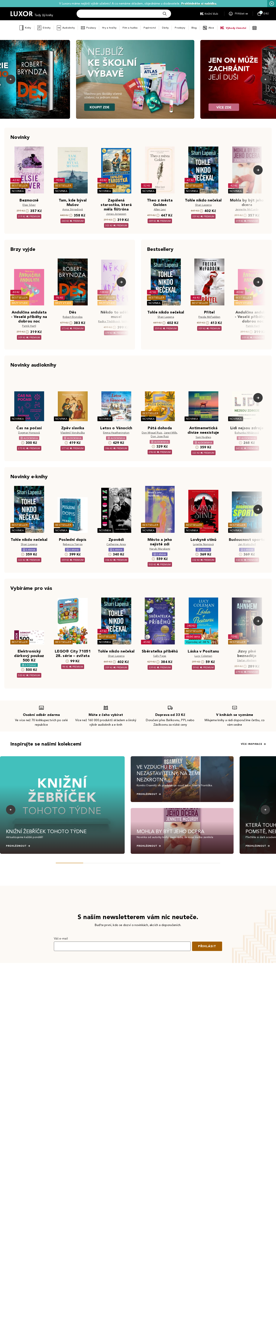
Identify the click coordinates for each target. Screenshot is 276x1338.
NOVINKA (18, 191)
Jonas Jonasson (116, 214)
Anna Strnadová (72, 209)
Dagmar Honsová (29, 432)
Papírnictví (150, 27)
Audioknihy (68, 27)
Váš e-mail (61, 938)
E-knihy (47, 27)
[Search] (165, 14)
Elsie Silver (29, 205)
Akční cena (193, 636)
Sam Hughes (203, 437)
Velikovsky (127, 321)
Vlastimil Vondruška (72, 432)
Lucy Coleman (203, 656)
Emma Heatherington (116, 432)
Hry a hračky (109, 27)
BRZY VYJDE (20, 303)
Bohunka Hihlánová (247, 432)
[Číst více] (135, 79)
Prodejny (180, 27)
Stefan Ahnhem (246, 660)
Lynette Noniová (203, 544)
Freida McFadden (209, 317)
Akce (211, 27)
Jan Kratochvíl (247, 544)
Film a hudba (130, 27)
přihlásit (207, 946)
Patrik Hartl (29, 326)
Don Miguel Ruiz (152, 432)
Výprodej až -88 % (198, 642)
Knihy (28, 27)
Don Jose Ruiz (160, 436)
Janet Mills (170, 432)
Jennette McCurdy (247, 209)
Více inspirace (251, 744)
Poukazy (91, 27)
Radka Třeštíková (109, 321)
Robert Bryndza (72, 317)
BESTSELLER (20, 185)
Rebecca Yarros (72, 544)
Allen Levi (160, 209)
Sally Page (159, 656)
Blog (194, 27)
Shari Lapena (203, 205)
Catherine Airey (116, 544)
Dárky (165, 27)
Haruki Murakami (159, 548)
